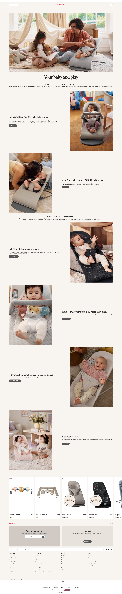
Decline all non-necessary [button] (57, 590)
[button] (61, 592)
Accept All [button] (67, 590)
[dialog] (61, 587)
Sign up (66, 300)
